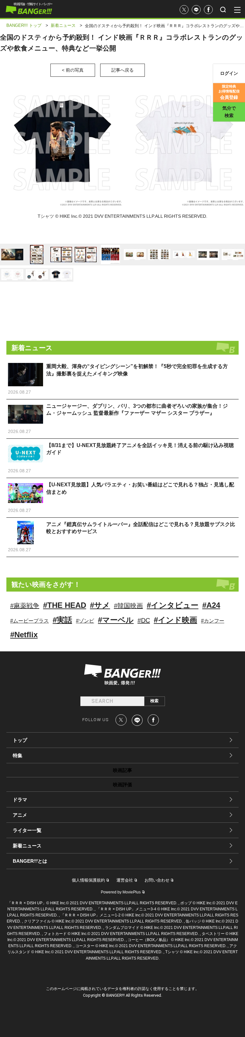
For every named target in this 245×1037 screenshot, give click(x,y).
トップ (20, 740)
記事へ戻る (122, 70)
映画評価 (122, 784)
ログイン (229, 73)
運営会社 (124, 880)
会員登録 (229, 92)
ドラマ (20, 799)
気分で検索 (229, 112)
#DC (143, 620)
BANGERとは (30, 861)
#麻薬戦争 (24, 605)
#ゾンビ (85, 621)
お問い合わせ (157, 880)
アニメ (20, 815)
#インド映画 (175, 620)
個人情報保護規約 (88, 880)
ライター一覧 (27, 830)
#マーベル (116, 620)
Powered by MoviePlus (121, 892)
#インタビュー (172, 605)
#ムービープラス (29, 621)
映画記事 (122, 770)
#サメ (100, 605)
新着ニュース (27, 845)
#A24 (211, 605)
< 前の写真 (73, 70)
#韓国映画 (128, 605)
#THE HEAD (64, 605)
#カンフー (212, 621)
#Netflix (24, 634)
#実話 (62, 620)
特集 (17, 755)
